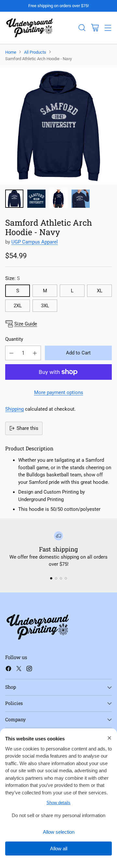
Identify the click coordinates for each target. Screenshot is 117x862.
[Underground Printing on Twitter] (19, 670)
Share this (27, 428)
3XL (45, 306)
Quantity (14, 339)
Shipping (14, 409)
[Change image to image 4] (81, 199)
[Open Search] (81, 27)
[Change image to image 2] (36, 199)
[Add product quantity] (35, 353)
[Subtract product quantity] (11, 353)
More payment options (58, 392)
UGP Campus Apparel (34, 242)
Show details (58, 802)
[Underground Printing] (29, 28)
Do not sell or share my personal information (58, 815)
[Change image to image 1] (14, 199)
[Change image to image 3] (58, 199)
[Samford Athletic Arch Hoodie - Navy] (58, 125)
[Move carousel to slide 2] (56, 578)
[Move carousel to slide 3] (61, 578)
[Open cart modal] (94, 27)
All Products (35, 52)
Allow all (58, 848)
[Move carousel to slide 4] (66, 578)
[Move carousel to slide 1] (51, 578)
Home (10, 52)
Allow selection (58, 832)
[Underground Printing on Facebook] (8, 670)
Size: (12, 278)
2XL (18, 306)
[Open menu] (107, 27)
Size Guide (25, 324)
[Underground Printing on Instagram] (29, 670)
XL (99, 291)
